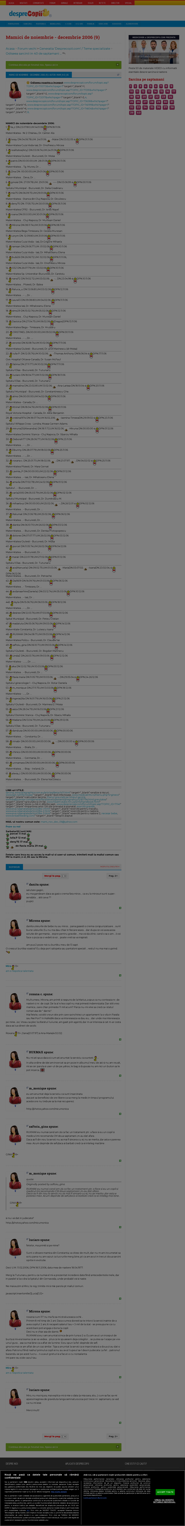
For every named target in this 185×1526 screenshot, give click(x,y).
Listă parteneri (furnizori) (95, 1498)
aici (28, 1510)
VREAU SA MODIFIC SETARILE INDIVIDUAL (164, 1501)
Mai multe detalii (59, 1492)
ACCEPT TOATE (165, 1492)
